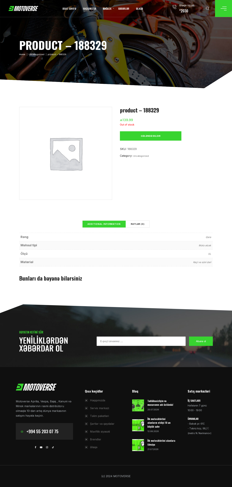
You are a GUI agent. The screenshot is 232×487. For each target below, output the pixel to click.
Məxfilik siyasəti (100, 431)
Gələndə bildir (150, 136)
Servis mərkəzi (99, 408)
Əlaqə (139, 8)
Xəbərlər (123, 8)
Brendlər (95, 439)
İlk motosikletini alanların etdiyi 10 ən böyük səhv (159, 422)
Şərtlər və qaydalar (102, 423)
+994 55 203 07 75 (42, 431)
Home (22, 54)
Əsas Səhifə (69, 8)
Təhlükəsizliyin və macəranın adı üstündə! (160, 403)
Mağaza (107, 8)
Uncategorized (36, 54)
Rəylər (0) (138, 224)
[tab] (104, 224)
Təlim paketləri (99, 416)
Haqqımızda (89, 8)
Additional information (104, 224)
